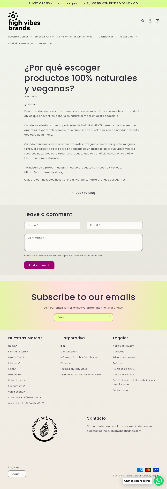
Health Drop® (16, 357)
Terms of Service (123, 374)
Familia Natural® (18, 351)
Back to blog (85, 193)
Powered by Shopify (149, 476)
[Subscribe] (109, 317)
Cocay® (13, 346)
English (15, 473)
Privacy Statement (124, 357)
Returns (117, 363)
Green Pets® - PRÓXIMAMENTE (26, 403)
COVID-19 (119, 351)
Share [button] (31, 104)
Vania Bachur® (17, 391)
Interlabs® (14, 363)
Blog (63, 346)
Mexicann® (14, 374)
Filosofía (66, 363)
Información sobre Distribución (80, 357)
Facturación (120, 390)
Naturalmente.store (130, 476)
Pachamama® (16, 386)
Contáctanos (69, 351)
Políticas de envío (124, 369)
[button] (19, 36)
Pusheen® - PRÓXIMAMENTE (24, 397)
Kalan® (12, 369)
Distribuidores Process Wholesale (81, 374)
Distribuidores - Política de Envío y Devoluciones (134, 382)
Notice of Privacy (123, 346)
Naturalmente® (17, 380)
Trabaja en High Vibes (74, 369)
